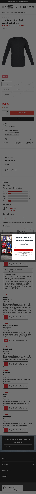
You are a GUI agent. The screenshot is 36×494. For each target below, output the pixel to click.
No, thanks (23, 258)
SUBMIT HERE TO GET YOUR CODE (23, 250)
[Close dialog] (34, 235)
